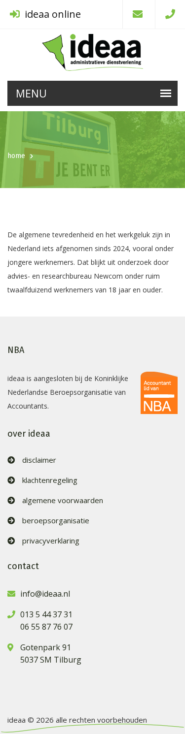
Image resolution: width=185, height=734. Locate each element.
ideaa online (51, 14)
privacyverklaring (50, 540)
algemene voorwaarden (62, 500)
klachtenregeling (49, 480)
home (16, 156)
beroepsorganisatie (55, 520)
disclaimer (39, 460)
